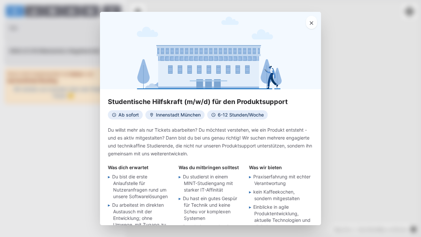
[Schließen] (311, 22)
